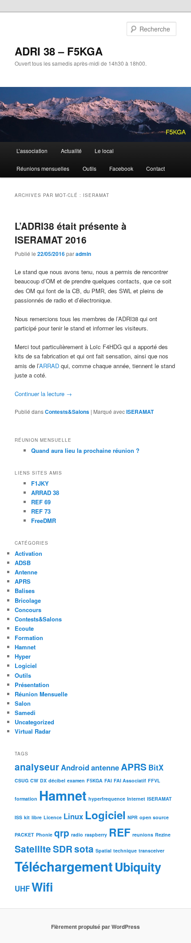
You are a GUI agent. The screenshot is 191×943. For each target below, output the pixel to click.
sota (84, 848)
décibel (56, 780)
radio (77, 834)
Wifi (42, 886)
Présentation (32, 684)
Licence (53, 817)
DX (43, 780)
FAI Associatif (130, 780)
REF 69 (41, 502)
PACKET (24, 834)
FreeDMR (43, 520)
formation (26, 798)
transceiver (151, 850)
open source (154, 817)
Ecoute (24, 628)
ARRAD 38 (45, 492)
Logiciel (26, 665)
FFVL (154, 780)
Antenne (26, 572)
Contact (155, 168)
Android (75, 767)
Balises (25, 590)
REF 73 (41, 511)
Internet (136, 798)
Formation (29, 637)
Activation (28, 553)
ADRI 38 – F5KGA (59, 51)
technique (125, 850)
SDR (62, 848)
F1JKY (40, 483)
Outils (89, 168)
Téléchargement (64, 866)
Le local (104, 150)
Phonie (44, 834)
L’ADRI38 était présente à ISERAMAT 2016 (71, 233)
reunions (142, 834)
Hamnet (25, 647)
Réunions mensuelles (42, 168)
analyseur (37, 766)
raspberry (96, 834)
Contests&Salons (67, 412)
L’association (32, 150)
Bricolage (28, 600)
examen (76, 780)
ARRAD (49, 365)
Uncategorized (34, 722)
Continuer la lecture (43, 393)
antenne (105, 767)
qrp (61, 832)
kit (27, 817)
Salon (23, 703)
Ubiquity (138, 866)
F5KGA (95, 780)
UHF (22, 888)
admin (83, 254)
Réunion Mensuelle (41, 694)
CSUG (21, 780)
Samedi (25, 712)
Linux (73, 816)
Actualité (71, 150)
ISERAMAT (140, 412)
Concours (28, 609)
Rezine (163, 834)
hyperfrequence (106, 798)
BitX (155, 767)
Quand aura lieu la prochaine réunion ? (85, 450)
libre (37, 817)
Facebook (121, 168)
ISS (18, 817)
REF (120, 832)
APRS (23, 581)
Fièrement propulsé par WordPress (95, 927)
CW (34, 780)
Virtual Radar (33, 731)
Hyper (23, 656)
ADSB (23, 562)
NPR (132, 817)
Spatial (103, 850)
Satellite (33, 848)
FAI (108, 780)
